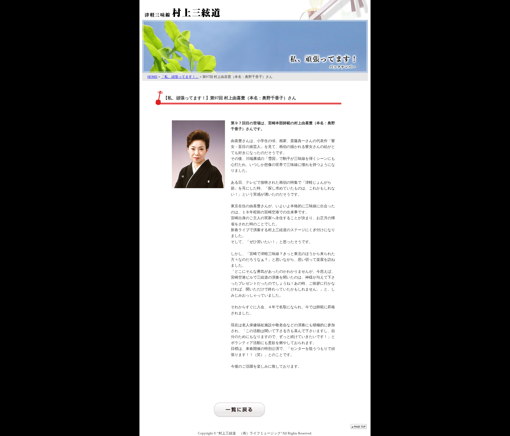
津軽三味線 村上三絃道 (195, 9)
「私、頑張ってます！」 (180, 77)
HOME (152, 77)
